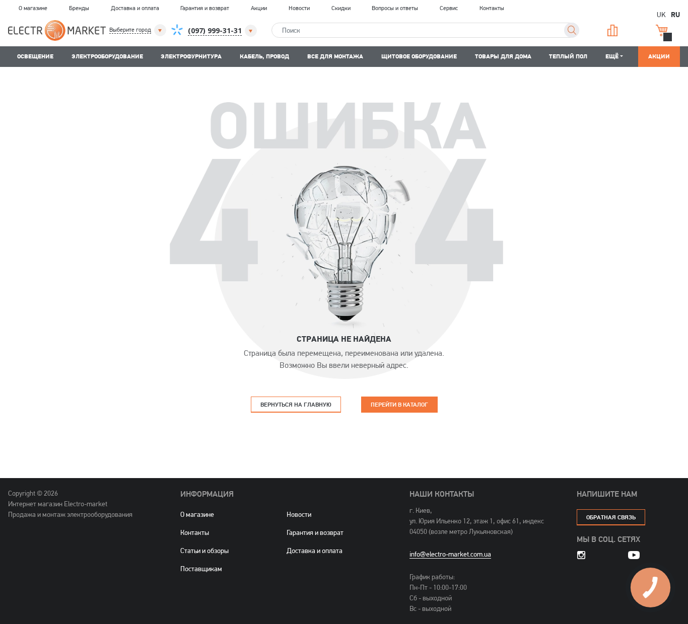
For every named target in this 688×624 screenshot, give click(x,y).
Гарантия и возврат (204, 8)
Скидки (341, 8)
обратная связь (611, 517)
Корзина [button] (665, 30)
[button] (138, 30)
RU (675, 14)
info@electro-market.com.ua (450, 554)
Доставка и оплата (135, 8)
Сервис (449, 8)
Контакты (491, 8)
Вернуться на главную (295, 404)
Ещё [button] (611, 56)
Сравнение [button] (616, 30)
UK (661, 14)
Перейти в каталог (399, 404)
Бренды (79, 8)
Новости (299, 8)
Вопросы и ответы (395, 8)
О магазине (33, 8)
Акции (259, 8)
